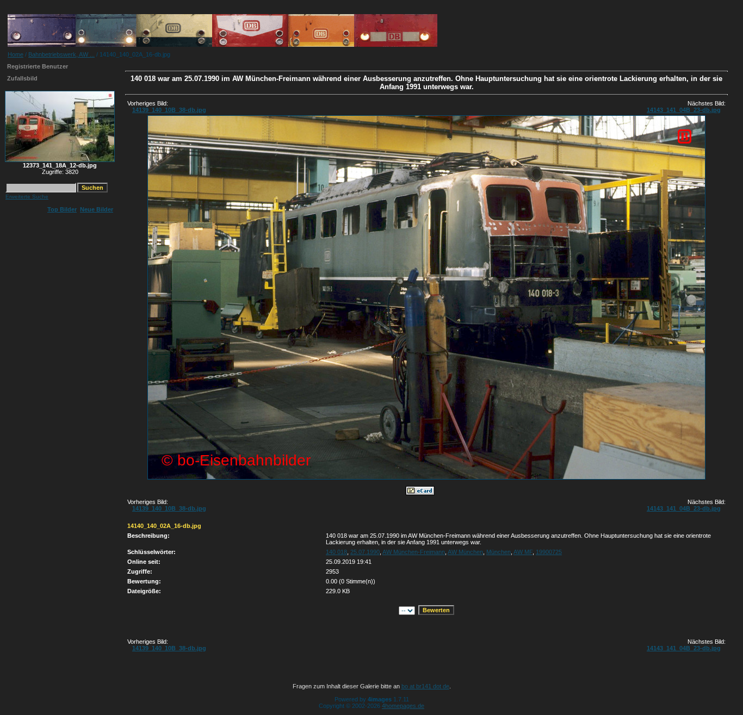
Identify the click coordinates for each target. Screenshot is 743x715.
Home (15, 54)
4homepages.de (403, 705)
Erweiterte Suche (26, 197)
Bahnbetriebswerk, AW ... (61, 54)
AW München (465, 552)
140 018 (336, 552)
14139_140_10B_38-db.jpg (169, 110)
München (498, 552)
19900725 (549, 552)
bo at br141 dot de (425, 686)
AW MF (523, 552)
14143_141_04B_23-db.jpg (684, 110)
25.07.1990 (365, 552)
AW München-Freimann (413, 552)
